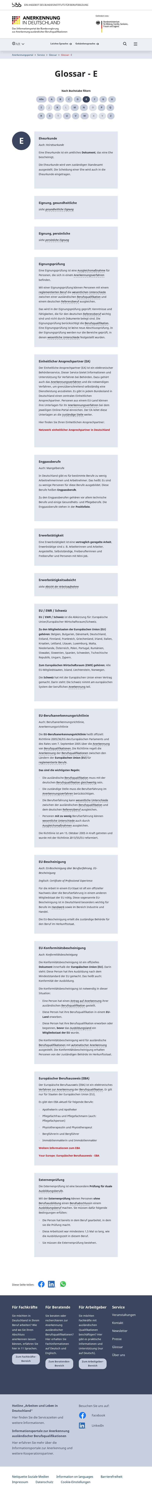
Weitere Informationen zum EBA (59, 1148)
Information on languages (74, 1477)
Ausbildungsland (80, 1028)
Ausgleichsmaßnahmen (57, 825)
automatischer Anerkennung (89, 1045)
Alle (41, 99)
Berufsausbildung (50, 1203)
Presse (117, 1339)
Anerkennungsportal (22, 54)
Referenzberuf (70, 301)
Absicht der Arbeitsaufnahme (62, 586)
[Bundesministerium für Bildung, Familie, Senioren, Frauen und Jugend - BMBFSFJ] (118, 24)
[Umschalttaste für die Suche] (124, 45)
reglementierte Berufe (53, 762)
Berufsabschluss (80, 1203)
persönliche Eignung (57, 240)
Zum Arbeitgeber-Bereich (93, 1363)
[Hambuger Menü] (135, 45)
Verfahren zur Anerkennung (56, 1089)
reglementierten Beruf (53, 292)
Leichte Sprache (59, 43)
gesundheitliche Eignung (59, 209)
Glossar (53, 54)
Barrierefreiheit (111, 1477)
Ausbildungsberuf (50, 1208)
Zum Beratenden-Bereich (59, 1363)
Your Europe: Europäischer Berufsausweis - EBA (69, 1155)
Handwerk (58, 907)
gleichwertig (88, 782)
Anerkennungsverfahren (89, 275)
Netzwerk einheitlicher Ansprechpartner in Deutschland (74, 430)
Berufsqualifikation (89, 297)
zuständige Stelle (73, 414)
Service (41, 54)
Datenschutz (44, 1482)
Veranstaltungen (124, 1315)
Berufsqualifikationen (57, 748)
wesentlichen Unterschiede (89, 292)
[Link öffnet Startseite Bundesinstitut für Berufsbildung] (16, 5)
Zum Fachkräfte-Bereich (26, 1359)
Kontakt (117, 1323)
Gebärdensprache (85, 43)
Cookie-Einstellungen (75, 1482)
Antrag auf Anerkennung (86, 1001)
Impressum (20, 1482)
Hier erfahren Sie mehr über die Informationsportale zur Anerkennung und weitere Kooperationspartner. (42, 1448)
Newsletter (120, 1331)
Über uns (118, 1355)
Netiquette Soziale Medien (30, 1477)
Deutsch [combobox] (26, 44)
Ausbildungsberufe (51, 1191)
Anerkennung (77, 686)
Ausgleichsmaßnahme (91, 270)
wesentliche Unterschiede (63, 337)
